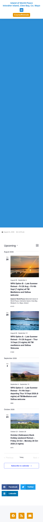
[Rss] (21, 516)
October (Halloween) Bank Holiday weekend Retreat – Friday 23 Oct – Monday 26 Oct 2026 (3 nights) (24, 439)
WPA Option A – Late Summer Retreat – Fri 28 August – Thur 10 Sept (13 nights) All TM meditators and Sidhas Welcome (24, 342)
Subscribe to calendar (20, 465)
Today (22, 457)
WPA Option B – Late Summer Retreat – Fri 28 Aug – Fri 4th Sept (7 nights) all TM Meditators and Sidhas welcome (24, 289)
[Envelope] (30, 516)
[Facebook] (13, 516)
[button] (21, 10)
